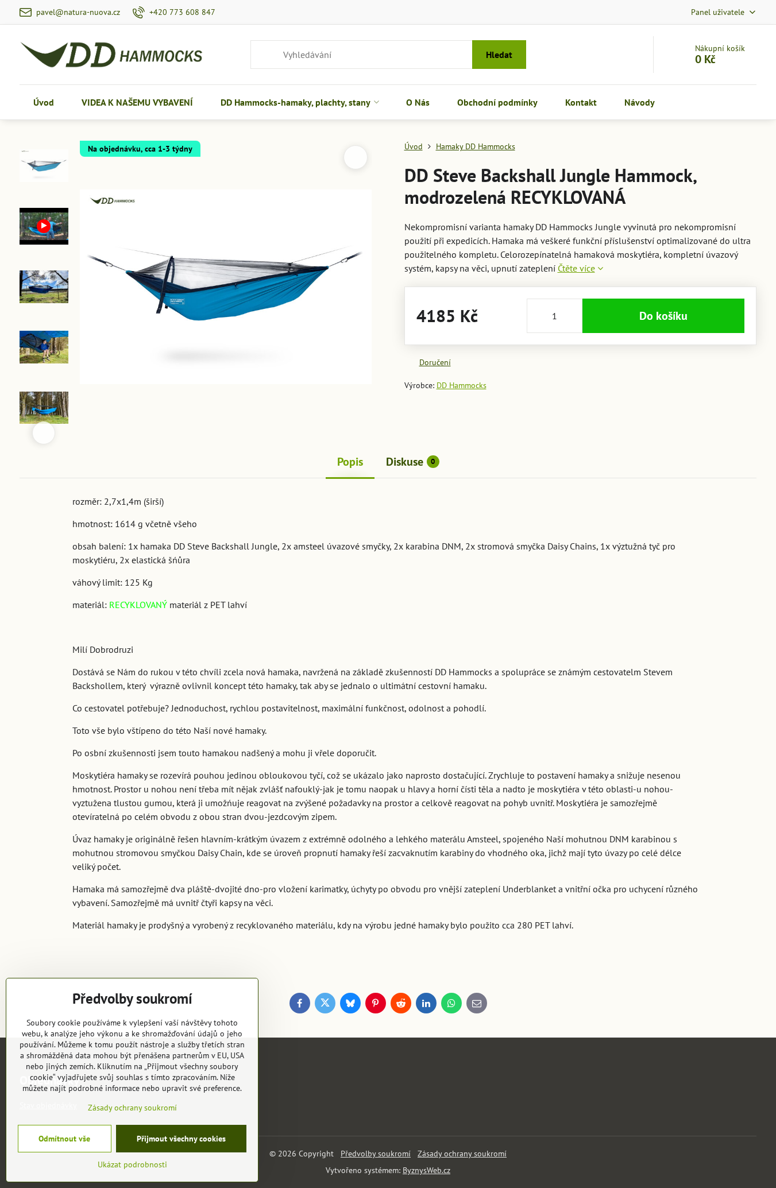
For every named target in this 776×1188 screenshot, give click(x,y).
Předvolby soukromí (376, 1153)
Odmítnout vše (64, 1138)
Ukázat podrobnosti (132, 1164)
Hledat (499, 54)
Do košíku (663, 315)
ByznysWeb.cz (426, 1170)
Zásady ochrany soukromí (462, 1153)
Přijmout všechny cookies (181, 1138)
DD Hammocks (462, 385)
